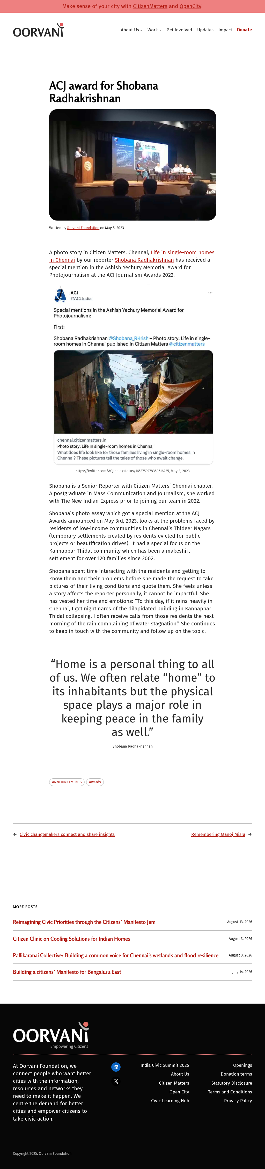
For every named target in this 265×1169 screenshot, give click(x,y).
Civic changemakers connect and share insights (67, 834)
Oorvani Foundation (83, 228)
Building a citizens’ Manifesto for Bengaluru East (67, 972)
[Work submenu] (160, 30)
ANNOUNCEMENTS (67, 782)
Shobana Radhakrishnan (144, 260)
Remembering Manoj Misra (218, 834)
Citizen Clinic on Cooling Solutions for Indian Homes (71, 939)
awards (95, 782)
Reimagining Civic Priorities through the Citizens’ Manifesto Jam (84, 922)
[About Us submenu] (141, 30)
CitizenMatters (150, 6)
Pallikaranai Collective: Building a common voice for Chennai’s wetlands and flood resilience (115, 955)
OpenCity (190, 6)
